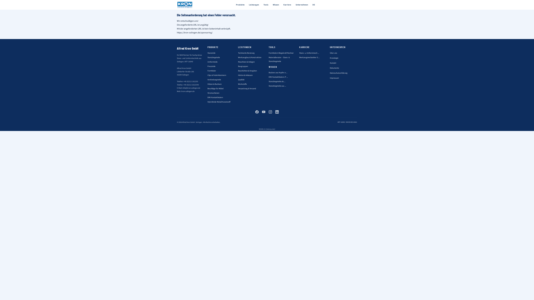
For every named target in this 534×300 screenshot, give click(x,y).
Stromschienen (213, 93)
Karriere (287, 4)
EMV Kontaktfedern (215, 97)
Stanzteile (211, 53)
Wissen (276, 4)
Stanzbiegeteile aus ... (277, 86)
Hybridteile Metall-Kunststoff (218, 102)
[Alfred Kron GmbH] (184, 5)
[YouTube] (263, 112)
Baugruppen (243, 66)
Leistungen (254, 4)
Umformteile (212, 62)
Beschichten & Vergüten (247, 70)
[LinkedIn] (277, 112)
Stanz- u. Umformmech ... (309, 53)
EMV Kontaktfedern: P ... (278, 77)
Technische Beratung (246, 53)
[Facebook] (257, 112)
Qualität (241, 79)
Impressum (334, 78)
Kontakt (333, 63)
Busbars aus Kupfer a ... (278, 72)
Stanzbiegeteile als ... (277, 81)
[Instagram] (270, 112)
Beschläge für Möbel (215, 88)
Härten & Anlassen (245, 75)
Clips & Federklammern (216, 75)
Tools (266, 4)
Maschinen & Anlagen (246, 62)
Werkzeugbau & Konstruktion (249, 57)
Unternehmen (302, 4)
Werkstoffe (242, 84)
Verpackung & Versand (247, 88)
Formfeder (211, 70)
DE (313, 4)
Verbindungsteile (214, 79)
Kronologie (334, 58)
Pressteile (211, 66)
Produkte (240, 4)
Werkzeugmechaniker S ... (309, 57)
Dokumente (334, 68)
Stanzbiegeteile (213, 57)
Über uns (333, 53)
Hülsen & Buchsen (214, 84)
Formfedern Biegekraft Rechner (281, 53)
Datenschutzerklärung (338, 73)
